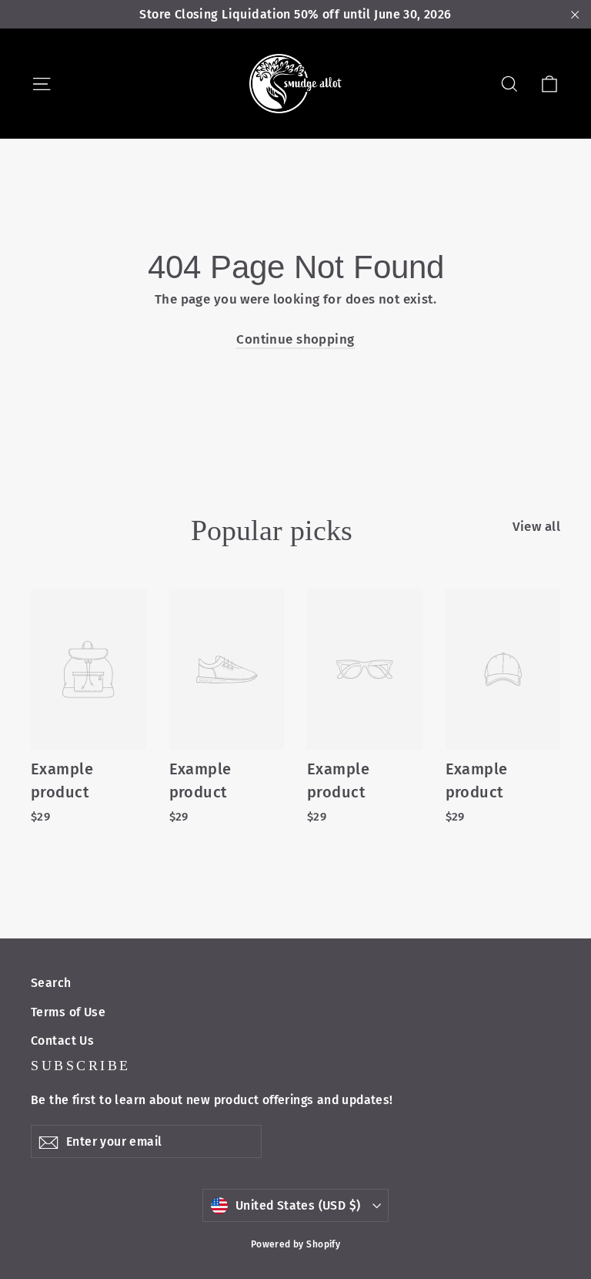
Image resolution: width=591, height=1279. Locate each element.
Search (51, 982)
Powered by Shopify (296, 1244)
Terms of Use (68, 1012)
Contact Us (62, 1040)
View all (536, 527)
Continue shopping (295, 339)
